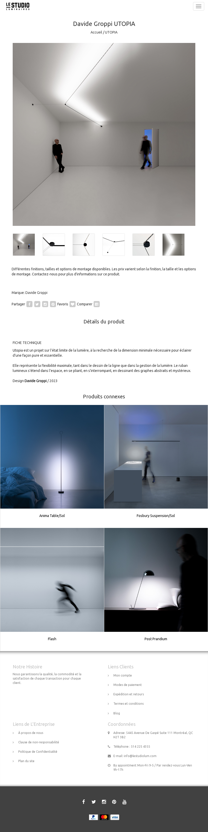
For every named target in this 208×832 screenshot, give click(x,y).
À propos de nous (30, 732)
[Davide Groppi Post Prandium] (156, 589)
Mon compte (122, 675)
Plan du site (26, 761)
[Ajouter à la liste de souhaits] (72, 304)
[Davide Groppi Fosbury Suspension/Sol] (156, 466)
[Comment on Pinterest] (53, 304)
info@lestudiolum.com (140, 756)
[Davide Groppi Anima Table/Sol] (52, 466)
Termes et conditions (128, 703)
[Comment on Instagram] (45, 304)
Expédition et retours (128, 694)
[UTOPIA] (104, 134)
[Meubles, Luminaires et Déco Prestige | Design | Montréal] (16, 6)
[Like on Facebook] (29, 304)
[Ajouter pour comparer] (96, 304)
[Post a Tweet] (37, 304)
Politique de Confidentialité (37, 751)
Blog (116, 713)
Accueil (96, 32)
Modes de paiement (127, 684)
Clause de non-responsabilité (38, 742)
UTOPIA (111, 32)
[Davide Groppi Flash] (52, 589)
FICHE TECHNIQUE (27, 343)
